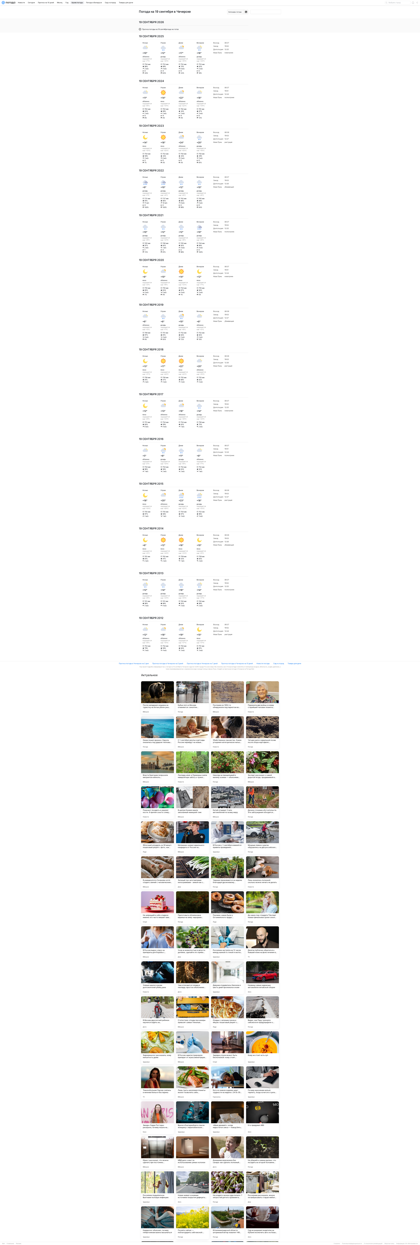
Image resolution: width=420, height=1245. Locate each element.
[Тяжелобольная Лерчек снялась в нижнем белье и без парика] (157, 1082)
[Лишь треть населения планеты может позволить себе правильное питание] (192, 1082)
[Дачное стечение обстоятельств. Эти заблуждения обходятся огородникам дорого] (262, 802)
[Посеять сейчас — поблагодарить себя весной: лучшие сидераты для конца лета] (192, 1222)
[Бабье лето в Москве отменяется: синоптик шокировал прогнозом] (192, 697)
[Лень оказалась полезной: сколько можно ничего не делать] (262, 872)
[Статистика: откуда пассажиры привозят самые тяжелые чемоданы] (192, 1012)
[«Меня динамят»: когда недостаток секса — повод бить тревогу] (227, 1117)
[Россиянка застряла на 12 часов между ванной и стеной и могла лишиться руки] (227, 942)
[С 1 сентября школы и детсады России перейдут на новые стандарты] (192, 732)
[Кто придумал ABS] (262, 1117)
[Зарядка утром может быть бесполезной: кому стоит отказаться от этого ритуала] (227, 1047)
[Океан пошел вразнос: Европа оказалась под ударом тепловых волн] (157, 732)
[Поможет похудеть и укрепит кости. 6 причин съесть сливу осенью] (157, 802)
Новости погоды (263, 663)
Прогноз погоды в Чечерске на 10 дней (237, 663)
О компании (10, 1243)
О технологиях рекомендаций (373, 1243)
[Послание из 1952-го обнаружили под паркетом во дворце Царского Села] (227, 697)
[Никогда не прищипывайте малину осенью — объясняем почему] (227, 767)
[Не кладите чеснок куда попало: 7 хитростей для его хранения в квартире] (227, 1187)
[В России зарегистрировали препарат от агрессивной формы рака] (192, 1047)
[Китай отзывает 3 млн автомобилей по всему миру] (227, 802)
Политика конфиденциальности (352, 1243)
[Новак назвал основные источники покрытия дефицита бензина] (192, 1187)
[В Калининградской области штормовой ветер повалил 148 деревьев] (227, 1222)
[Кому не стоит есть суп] (262, 1047)
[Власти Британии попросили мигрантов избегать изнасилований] (157, 767)
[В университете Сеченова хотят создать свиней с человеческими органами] (157, 872)
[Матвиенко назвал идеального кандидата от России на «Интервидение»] (192, 837)
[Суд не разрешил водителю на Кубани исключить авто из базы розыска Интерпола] (262, 1222)
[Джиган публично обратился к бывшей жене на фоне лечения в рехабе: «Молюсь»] (262, 942)
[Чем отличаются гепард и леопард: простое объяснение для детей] (192, 977)
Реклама (18, 1243)
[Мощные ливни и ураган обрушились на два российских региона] (262, 837)
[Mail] (3, 2)
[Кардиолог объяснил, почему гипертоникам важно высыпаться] (157, 1222)
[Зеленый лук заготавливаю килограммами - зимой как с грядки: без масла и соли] (192, 872)
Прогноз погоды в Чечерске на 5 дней (167, 663)
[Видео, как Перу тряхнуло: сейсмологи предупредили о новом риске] (262, 1012)
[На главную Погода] (10, 2)
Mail (3, 1243)
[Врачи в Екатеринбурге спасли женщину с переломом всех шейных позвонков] (192, 1117)
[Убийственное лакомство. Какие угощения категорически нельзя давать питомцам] (227, 732)
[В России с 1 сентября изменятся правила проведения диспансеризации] (227, 837)
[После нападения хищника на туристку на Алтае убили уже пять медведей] (157, 697)
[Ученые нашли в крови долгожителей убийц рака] (157, 977)
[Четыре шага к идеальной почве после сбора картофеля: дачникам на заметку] (262, 732)
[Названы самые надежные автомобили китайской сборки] (262, 977)
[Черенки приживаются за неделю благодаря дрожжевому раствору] (227, 872)
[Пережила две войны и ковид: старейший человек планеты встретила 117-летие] (262, 697)
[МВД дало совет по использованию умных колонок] (192, 1152)
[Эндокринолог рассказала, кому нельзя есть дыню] (157, 1047)
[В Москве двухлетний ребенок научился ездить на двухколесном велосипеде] (157, 1012)
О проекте (337, 1243)
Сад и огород (278, 663)
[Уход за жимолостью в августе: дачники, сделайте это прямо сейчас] (192, 942)
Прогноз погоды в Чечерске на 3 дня (134, 663)
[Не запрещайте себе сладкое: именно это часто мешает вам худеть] (157, 907)
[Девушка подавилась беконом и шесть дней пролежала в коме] (227, 977)
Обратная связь (389, 1243)
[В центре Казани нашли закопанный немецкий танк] (192, 802)
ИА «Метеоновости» (411, 1243)
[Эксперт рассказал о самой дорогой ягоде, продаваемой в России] (262, 767)
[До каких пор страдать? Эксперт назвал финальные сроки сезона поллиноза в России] (262, 907)
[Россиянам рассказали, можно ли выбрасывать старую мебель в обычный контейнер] (262, 1187)
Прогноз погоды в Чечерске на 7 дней (202, 663)
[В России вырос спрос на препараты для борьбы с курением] (157, 942)
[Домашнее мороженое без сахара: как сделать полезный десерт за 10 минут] (227, 1152)
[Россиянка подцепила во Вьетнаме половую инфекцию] (157, 1187)
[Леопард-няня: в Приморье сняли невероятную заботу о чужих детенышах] (192, 767)
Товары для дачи (294, 663)
